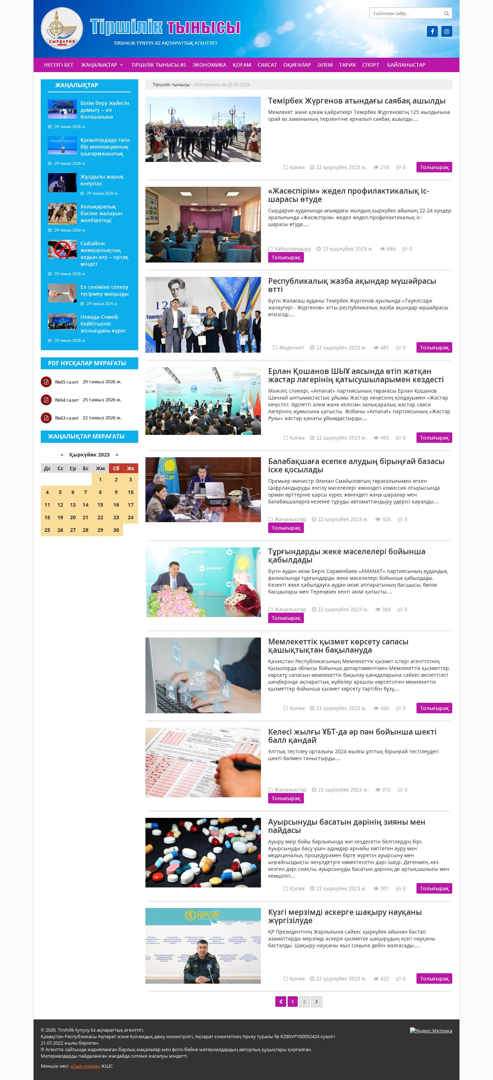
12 (60, 504)
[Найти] (446, 13)
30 (116, 529)
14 (85, 504)
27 (73, 529)
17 (131, 504)
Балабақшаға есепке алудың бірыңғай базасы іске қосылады (356, 465)
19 (60, 517)
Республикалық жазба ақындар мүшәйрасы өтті (352, 285)
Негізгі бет (58, 64)
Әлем (325, 64)
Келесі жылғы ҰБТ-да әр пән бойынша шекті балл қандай (352, 736)
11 (47, 504)
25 (47, 529)
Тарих (347, 64)
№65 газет (67, 382)
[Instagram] (446, 31)
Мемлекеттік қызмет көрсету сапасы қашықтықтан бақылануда (338, 645)
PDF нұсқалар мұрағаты (87, 363)
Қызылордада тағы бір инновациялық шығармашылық (105, 146)
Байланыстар (406, 64)
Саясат (267, 64)
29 (100, 529)
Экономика (209, 64)
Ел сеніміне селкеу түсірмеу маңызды (104, 290)
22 (100, 517)
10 (131, 492)
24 (131, 517)
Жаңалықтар (99, 64)
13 (73, 504)
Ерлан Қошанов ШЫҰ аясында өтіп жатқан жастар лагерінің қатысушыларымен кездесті (356, 375)
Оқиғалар (297, 64)
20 (73, 517)
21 (85, 517)
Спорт (370, 64)
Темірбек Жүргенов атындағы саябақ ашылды (357, 101)
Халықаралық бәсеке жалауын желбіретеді (101, 213)
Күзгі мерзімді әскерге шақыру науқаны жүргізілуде (345, 916)
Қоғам (242, 64)
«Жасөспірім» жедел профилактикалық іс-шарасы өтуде (348, 195)
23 (116, 517)
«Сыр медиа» (85, 1066)
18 (47, 517)
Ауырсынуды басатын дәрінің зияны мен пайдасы (347, 826)
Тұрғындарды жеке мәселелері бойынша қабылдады (347, 555)
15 (100, 504)
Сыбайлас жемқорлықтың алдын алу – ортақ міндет (104, 253)
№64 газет (67, 400)
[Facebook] (432, 31)
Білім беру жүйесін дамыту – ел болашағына (104, 110)
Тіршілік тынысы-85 (158, 64)
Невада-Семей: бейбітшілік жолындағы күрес (103, 323)
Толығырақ (434, 167)
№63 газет (67, 418)
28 (85, 529)
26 (60, 529)
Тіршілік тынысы (140, 28)
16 (116, 504)
